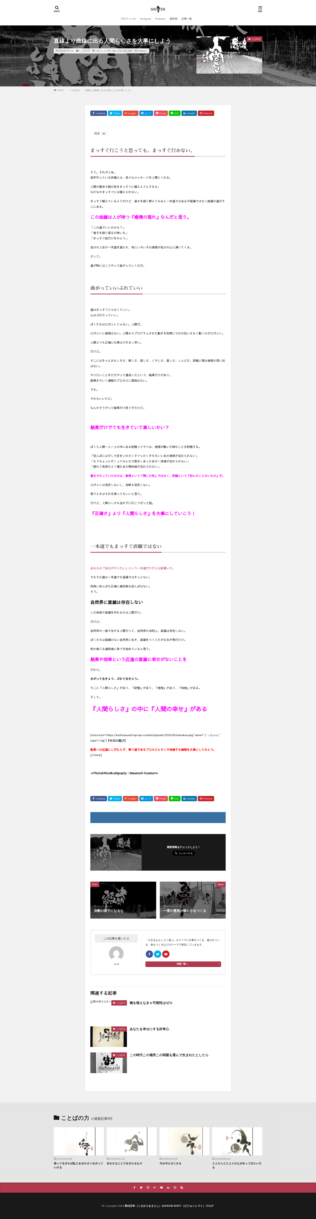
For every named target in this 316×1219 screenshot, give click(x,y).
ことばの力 (84, 50)
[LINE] (174, 113)
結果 (125, 50)
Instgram (145, 18)
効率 (109, 50)
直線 (119, 50)
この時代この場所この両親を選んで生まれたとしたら (169, 1055)
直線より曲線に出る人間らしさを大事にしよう (109, 90)
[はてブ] (146, 113)
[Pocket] (161, 113)
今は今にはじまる (170, 1163)
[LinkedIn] (189, 113)
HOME (60, 90)
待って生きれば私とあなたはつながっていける (78, 1165)
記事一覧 (187, 18)
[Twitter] (115, 113)
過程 (130, 50)
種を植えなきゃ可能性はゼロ (151, 1003)
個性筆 (173, 18)
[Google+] (130, 113)
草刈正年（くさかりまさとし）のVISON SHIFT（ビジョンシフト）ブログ (169, 1205)
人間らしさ (100, 50)
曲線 (114, 50)
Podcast (160, 18)
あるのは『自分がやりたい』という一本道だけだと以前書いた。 (132, 568)
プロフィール (128, 18)
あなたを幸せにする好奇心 (149, 1029)
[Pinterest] (206, 113)
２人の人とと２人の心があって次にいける (237, 1165)
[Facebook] (98, 113)
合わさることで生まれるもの (124, 1163)
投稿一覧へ (182, 963)
